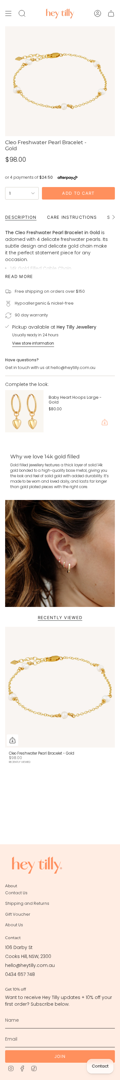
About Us (14, 925)
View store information (33, 343)
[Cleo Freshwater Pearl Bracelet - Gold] (60, 687)
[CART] (111, 13)
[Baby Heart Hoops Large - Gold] (24, 411)
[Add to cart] (12, 740)
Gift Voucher (17, 914)
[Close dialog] (113, 1017)
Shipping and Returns (27, 903)
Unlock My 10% (88, 1054)
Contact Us (16, 893)
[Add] (105, 422)
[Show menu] (8, 13)
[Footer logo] (37, 865)
